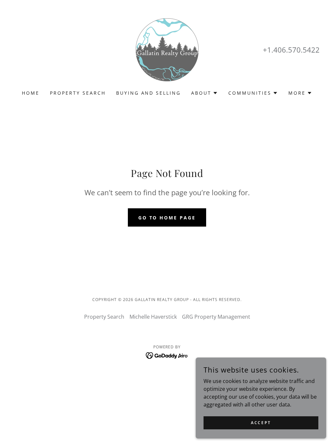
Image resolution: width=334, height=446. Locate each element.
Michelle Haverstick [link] (153, 316)
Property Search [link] (78, 93)
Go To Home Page (167, 218)
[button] (204, 93)
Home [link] (30, 93)
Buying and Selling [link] (148, 93)
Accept (261, 422)
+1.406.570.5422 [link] (291, 50)
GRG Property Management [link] (216, 316)
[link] (167, 49)
